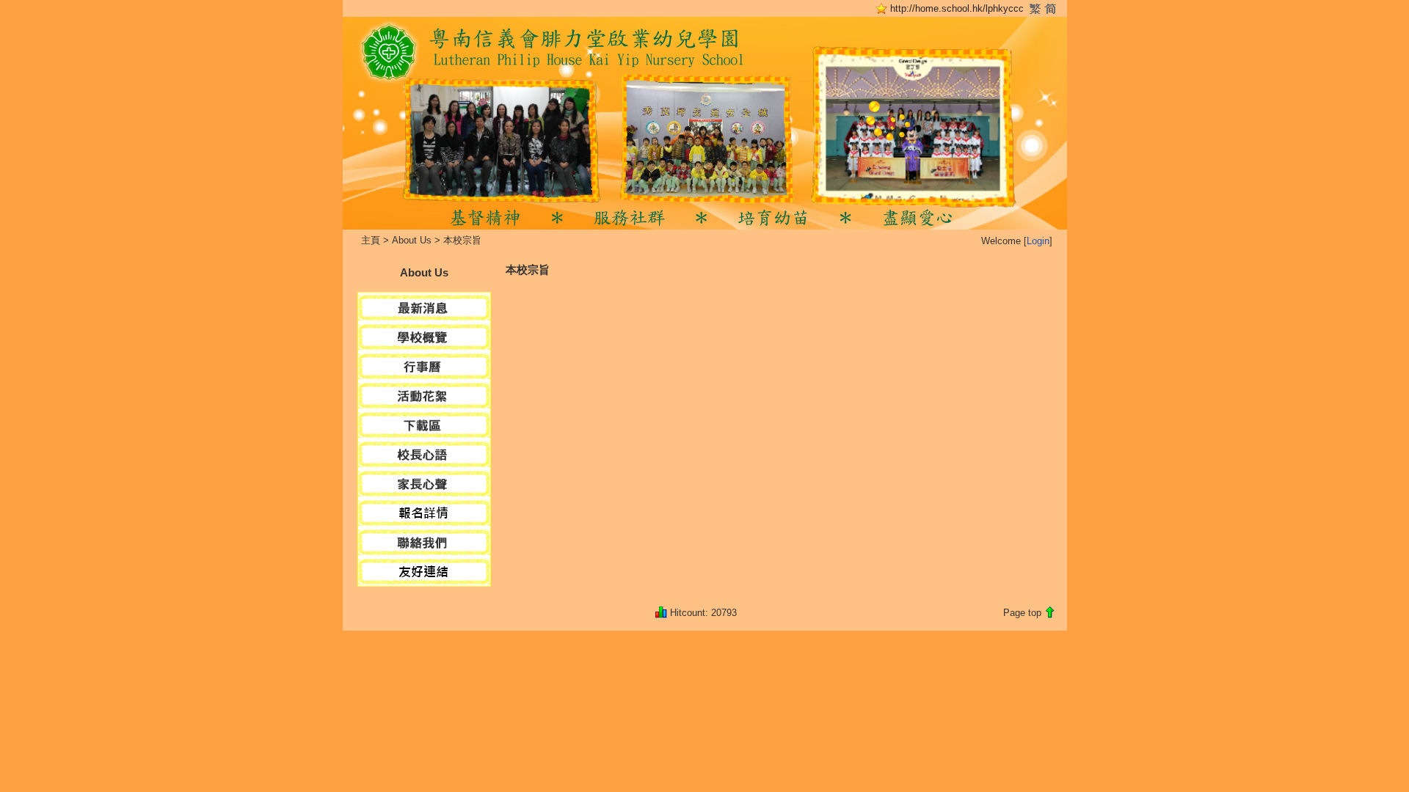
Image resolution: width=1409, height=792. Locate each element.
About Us (412, 240)
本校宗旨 (462, 240)
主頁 (370, 240)
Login (1038, 240)
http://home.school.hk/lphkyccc (957, 8)
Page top (1022, 612)
